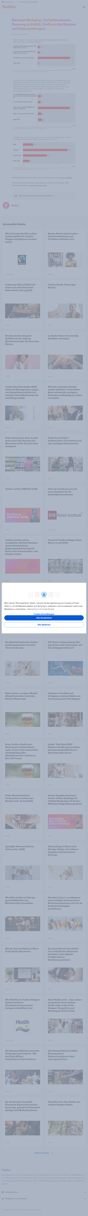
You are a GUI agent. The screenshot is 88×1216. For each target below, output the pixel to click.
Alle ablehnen (44, 625)
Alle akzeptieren (44, 618)
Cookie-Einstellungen (44, 614)
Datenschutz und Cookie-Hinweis (40, 609)
